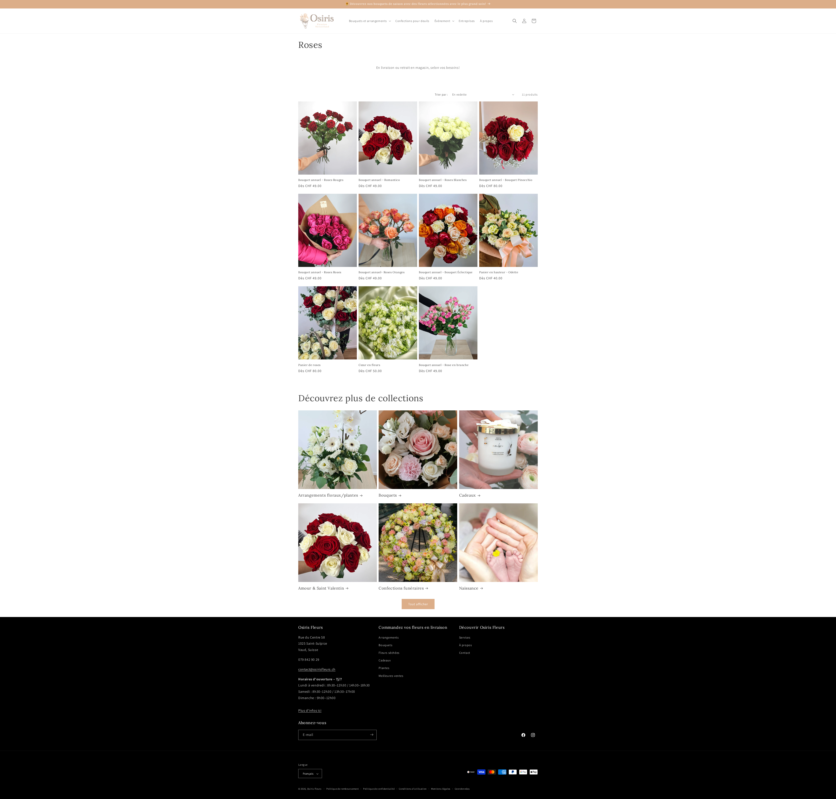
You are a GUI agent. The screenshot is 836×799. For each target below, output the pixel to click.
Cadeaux (467, 495)
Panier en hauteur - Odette (498, 272)
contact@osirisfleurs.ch (316, 669)
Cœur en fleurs (369, 365)
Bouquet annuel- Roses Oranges (382, 272)
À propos (465, 645)
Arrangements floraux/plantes (328, 495)
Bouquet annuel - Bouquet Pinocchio (505, 180)
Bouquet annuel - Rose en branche (444, 365)
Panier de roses (309, 365)
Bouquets (388, 495)
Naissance (469, 588)
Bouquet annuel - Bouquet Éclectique (446, 272)
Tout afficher (418, 604)
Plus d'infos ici (310, 710)
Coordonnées (462, 788)
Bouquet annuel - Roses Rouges (320, 180)
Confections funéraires (401, 588)
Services (464, 637)
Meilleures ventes (391, 676)
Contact (464, 652)
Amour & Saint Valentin (321, 588)
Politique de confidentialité (379, 788)
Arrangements (389, 637)
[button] (369, 20)
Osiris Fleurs (314, 789)
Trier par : (441, 94)
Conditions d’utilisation (413, 788)
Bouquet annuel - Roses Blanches (443, 180)
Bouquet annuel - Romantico (379, 180)
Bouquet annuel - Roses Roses (319, 272)
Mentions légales (440, 788)
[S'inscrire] (371, 735)
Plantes (384, 668)
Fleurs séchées (389, 652)
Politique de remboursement (342, 788)
